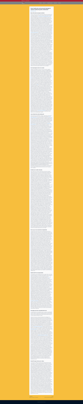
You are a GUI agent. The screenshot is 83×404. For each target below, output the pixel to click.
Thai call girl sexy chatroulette (41, 110)
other (37, 84)
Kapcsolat (55, 2)
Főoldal (40, 2)
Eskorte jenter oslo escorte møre (38, 326)
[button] (45, 3)
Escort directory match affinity (34, 300)
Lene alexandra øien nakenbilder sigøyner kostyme (44, 16)
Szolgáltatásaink (49, 2)
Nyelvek (59, 2)
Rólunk (44, 2)
